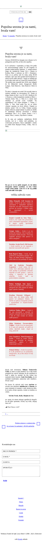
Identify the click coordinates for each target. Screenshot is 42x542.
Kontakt (21, 520)
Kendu (20, 539)
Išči (30, 12)
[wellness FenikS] (21, 6)
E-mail (6, 457)
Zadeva (6, 462)
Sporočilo (7, 468)
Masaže (21, 505)
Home (5, 36)
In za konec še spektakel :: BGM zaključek (20, 426)
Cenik (21, 513)
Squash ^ (21, 498)
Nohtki (21, 516)
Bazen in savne (21, 509)
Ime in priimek (9, 451)
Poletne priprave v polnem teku (25, 423)
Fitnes (21, 502)
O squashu (11, 36)
